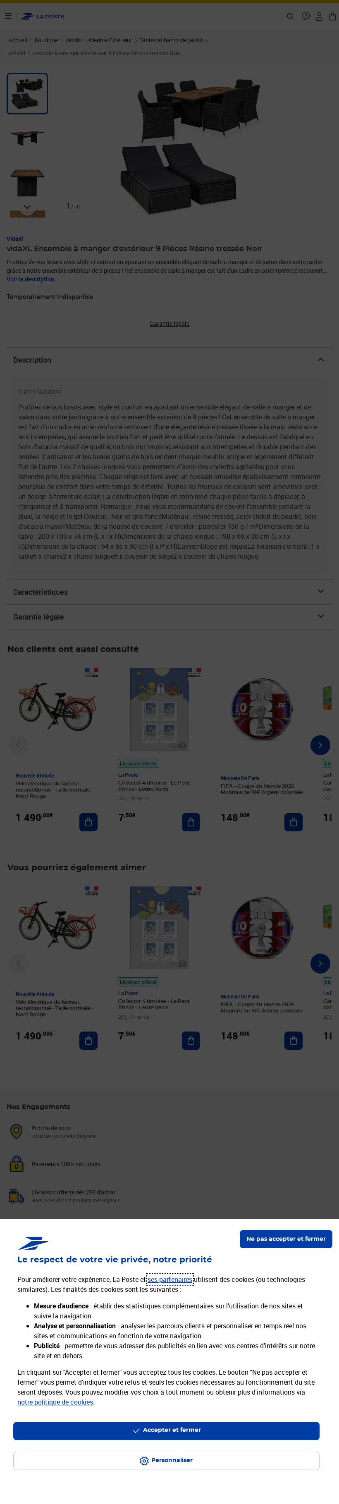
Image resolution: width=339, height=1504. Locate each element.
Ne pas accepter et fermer (286, 1239)
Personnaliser (172, 1460)
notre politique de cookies (55, 1402)
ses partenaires (170, 1279)
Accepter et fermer (172, 1430)
